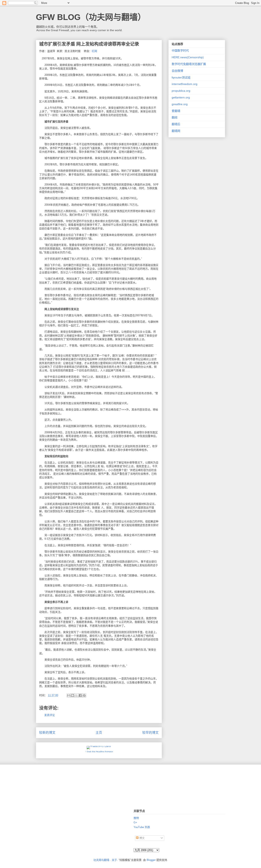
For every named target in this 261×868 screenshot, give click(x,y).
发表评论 (49, 715)
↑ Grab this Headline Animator (99, 751)
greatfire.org (180, 104)
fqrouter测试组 (181, 77)
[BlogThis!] (73, 695)
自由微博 (177, 70)
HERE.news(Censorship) (188, 57)
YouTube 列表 (142, 827)
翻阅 (174, 117)
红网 (94, 51)
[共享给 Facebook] (80, 695)
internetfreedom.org (184, 84)
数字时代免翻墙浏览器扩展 (189, 64)
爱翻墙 (176, 110)
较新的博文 (47, 732)
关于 (114, 859)
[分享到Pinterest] (84, 695)
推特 (136, 817)
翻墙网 (176, 130)
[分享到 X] (76, 695)
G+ (135, 822)
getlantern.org (181, 97)
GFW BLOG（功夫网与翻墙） (91, 17)
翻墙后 (176, 124)
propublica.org (181, 90)
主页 (99, 732)
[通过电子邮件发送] (69, 695)
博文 (141, 837)
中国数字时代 (180, 50)
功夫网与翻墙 (101, 859)
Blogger (151, 859)
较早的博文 (150, 732)
